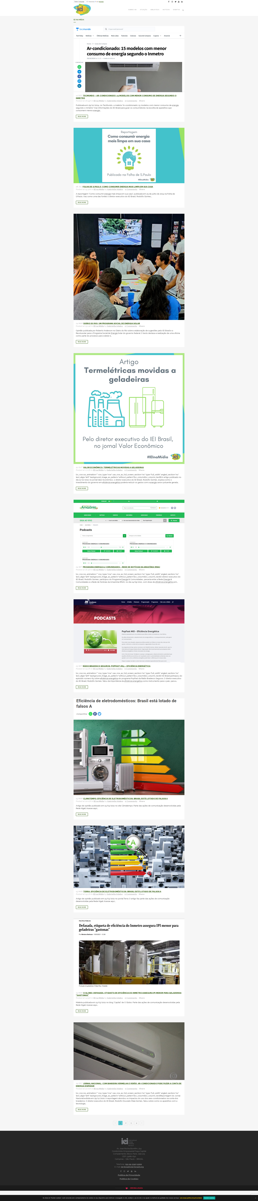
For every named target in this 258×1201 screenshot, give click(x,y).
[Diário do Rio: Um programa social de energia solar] (129, 267)
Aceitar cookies (209, 1198)
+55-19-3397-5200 (133, 1164)
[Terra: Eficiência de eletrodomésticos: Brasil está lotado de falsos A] (129, 857)
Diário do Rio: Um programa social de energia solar (111, 323)
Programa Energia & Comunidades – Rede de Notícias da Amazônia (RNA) (121, 567)
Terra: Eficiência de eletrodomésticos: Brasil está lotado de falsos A (122, 891)
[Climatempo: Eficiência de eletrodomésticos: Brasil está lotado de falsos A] (129, 746)
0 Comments (131, 101)
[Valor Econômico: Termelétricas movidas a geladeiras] (129, 408)
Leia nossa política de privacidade (191, 1198)
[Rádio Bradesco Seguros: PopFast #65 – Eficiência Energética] (129, 631)
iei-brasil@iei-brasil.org (132, 1167)
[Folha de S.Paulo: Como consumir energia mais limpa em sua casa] (129, 155)
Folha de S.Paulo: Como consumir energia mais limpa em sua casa (118, 187)
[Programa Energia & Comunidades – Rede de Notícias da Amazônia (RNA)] (129, 532)
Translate (101, 1)
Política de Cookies (129, 1179)
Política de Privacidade (129, 1175)
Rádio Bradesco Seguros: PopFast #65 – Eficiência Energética (116, 666)
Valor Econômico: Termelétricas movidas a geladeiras (113, 467)
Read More (82, 116)
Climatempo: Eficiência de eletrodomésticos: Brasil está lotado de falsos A (125, 799)
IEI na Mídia (99, 101)
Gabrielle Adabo (115, 101)
